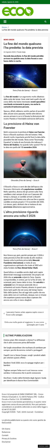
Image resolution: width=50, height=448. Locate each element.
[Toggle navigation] (5, 21)
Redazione (6, 432)
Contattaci (39, 412)
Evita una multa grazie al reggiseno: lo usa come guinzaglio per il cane (24, 323)
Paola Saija (21, 52)
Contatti (5, 435)
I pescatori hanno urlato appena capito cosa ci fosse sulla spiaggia (25, 313)
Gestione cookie (44, 446)
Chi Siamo (6, 429)
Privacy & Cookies (9, 439)
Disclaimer (6, 442)
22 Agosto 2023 (10, 52)
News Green (9, 40)
